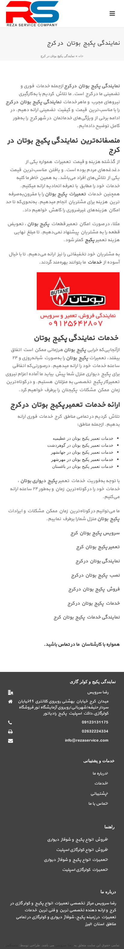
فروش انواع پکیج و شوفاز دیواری (77, 839)
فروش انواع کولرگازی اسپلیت (81, 850)
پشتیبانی (98, 794)
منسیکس (11, 945)
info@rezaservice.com (86, 740)
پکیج (89, 240)
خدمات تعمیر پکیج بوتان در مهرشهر (82, 459)
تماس (64, 644)
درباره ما (99, 773)
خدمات (94, 262)
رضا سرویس (64, 945)
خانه (80, 56)
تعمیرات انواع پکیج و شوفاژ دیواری (75, 860)
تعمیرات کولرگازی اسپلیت (84, 870)
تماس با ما (97, 803)
